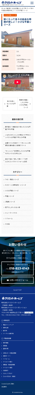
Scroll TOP (17, 290)
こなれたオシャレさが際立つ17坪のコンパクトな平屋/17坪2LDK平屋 (18, 136)
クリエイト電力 (7, 362)
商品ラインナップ (8, 325)
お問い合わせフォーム (19, 280)
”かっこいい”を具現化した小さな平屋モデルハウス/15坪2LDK (17, 152)
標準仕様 (5, 328)
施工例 (8, 8)
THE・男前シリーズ (12, 179)
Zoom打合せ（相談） (9, 376)
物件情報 (5, 343)
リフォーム (9, 218)
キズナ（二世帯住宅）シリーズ (15, 185)
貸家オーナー (7, 356)
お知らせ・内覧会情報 (9, 353)
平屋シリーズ (9, 196)
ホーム (3, 8)
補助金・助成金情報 (9, 365)
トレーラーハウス (11, 213)
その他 (7, 224)
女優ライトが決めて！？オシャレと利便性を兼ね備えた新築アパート (18, 144)
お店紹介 (5, 370)
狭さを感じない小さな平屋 (11, 103)
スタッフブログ (7, 373)
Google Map (29, 312)
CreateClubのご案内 (7, 384)
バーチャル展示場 (8, 333)
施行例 (5, 330)
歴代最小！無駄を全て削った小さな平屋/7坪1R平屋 (18, 128)
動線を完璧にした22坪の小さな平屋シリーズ (23, 103)
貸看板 (5, 346)
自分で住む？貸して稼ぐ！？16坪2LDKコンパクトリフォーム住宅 (16, 160)
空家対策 (5, 348)
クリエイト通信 (7, 367)
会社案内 (4, 387)
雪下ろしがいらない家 (12, 207)
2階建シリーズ (10, 202)
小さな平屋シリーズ (17, 8)
